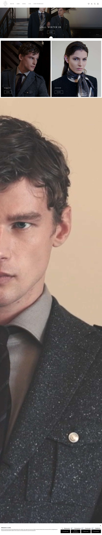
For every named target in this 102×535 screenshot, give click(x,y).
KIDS (30, 3)
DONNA (24, 3)
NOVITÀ (12, 3)
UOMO (18, 3)
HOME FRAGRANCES (38, 3)
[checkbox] (62, 528)
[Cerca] (95, 4)
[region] (51, 19)
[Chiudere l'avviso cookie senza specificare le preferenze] (100, 526)
